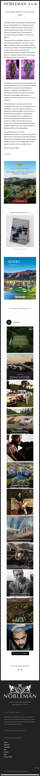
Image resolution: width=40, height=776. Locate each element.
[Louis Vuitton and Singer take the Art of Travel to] (20, 421)
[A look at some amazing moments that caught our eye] (20, 394)
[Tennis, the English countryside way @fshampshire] (20, 339)
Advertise (6, 745)
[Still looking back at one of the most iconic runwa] (20, 529)
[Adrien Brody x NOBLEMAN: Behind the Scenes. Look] (20, 448)
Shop (5, 754)
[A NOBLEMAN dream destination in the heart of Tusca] (20, 610)
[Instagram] (21, 670)
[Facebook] (18, 670)
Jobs (5, 749)
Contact (6, 752)
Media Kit (7, 747)
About (5, 742)
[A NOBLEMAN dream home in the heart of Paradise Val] (20, 475)
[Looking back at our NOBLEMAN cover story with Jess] (20, 637)
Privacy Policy (8, 757)
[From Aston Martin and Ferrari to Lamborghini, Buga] (20, 367)
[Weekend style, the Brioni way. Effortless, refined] (20, 502)
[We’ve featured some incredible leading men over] (20, 583)
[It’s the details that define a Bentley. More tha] (20, 556)
